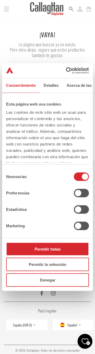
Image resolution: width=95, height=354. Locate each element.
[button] (6, 9)
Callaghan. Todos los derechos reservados (53, 350)
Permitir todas (48, 249)
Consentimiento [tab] (21, 85)
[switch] (81, 193)
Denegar (47, 280)
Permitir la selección (47, 264)
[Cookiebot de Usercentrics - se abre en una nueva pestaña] (67, 70)
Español (72, 325)
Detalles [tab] (51, 85)
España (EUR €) (22, 325)
